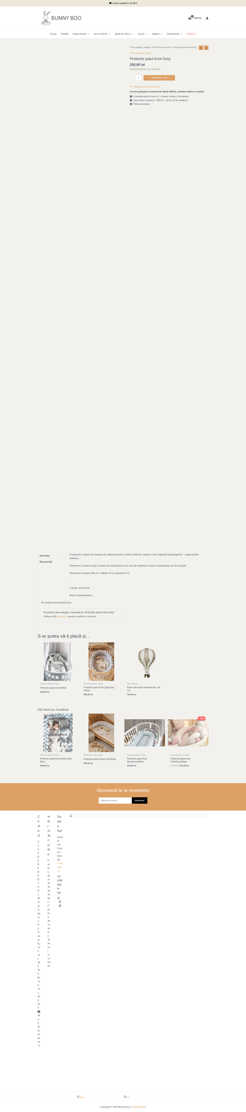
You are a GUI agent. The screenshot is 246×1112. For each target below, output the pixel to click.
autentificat (62, 616)
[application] (87, 34)
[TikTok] (60, 905)
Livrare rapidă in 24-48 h (124, 3)
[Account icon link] (207, 18)
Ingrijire (155, 34)
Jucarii (141, 34)
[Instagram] (58, 898)
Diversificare (173, 34)
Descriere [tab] (45, 556)
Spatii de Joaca (122, 34)
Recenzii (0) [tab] (46, 562)
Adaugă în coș (159, 78)
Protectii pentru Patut (162, 47)
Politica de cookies (49, 920)
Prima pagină (136, 47)
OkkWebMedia (138, 1107)
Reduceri (191, 34)
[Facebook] (60, 902)
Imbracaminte (79, 34)
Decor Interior (100, 34)
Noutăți (64, 34)
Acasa (53, 34)
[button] (145, 87)
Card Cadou (59, 867)
